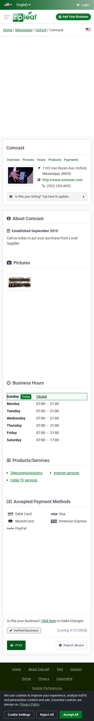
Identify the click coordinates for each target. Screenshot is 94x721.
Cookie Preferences (47, 688)
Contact (76, 669)
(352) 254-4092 (59, 186)
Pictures (28, 160)
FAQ (60, 669)
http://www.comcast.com (62, 180)
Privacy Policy (29, 704)
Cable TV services (23, 480)
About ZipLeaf (39, 669)
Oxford (41, 30)
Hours (41, 160)
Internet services (66, 473)
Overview (13, 160)
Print (18, 645)
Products (54, 160)
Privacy (43, 679)
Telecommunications (26, 473)
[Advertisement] (47, 85)
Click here (48, 621)
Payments (71, 160)
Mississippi (23, 30)
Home (7, 30)
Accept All (70, 715)
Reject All (47, 715)
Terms (26, 679)
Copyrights (64, 679)
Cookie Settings (19, 715)
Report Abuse (73, 645)
